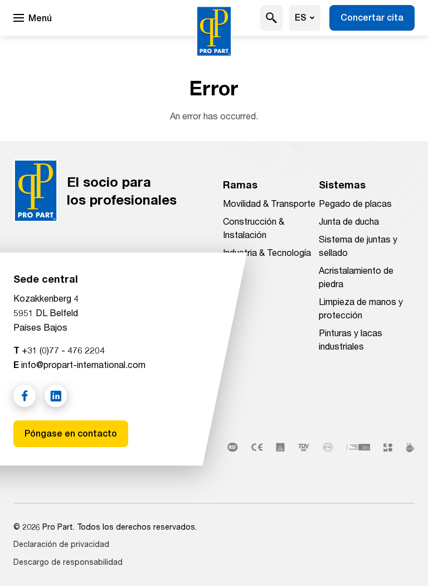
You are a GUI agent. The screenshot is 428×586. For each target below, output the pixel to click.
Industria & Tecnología (267, 252)
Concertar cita (372, 17)
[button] (271, 18)
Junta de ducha (349, 221)
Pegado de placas (355, 203)
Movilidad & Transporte (269, 203)
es (301, 17)
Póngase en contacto (71, 433)
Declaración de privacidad (61, 544)
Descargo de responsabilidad (68, 561)
